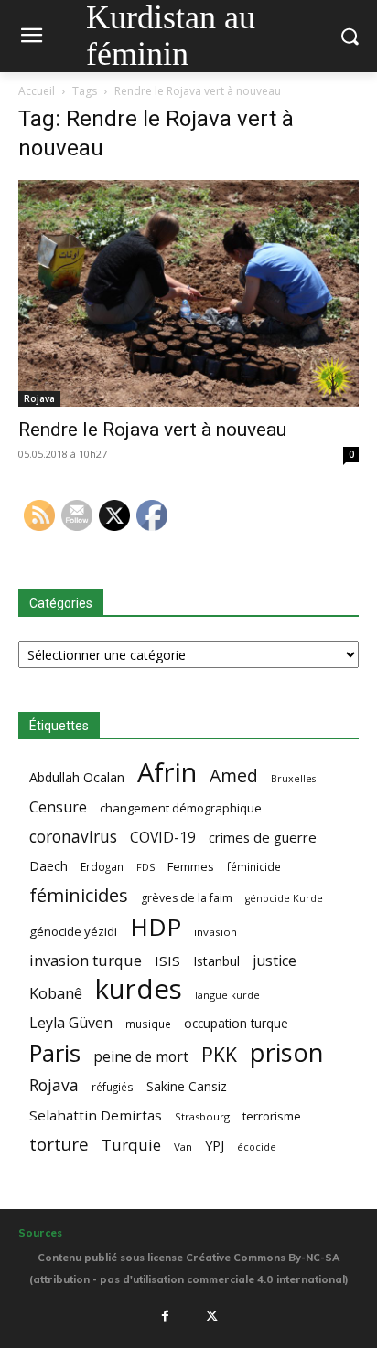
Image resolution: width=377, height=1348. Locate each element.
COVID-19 (163, 837)
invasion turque (85, 960)
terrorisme (271, 1116)
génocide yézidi (73, 931)
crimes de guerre (263, 837)
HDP (155, 927)
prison (286, 1052)
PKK (219, 1054)
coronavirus (73, 836)
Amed (234, 775)
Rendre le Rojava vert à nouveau (152, 429)
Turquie (131, 1144)
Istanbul (216, 961)
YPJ (214, 1145)
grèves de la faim (186, 898)
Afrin (167, 772)
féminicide (254, 866)
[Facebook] (164, 1316)
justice (274, 961)
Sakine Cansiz (186, 1086)
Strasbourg (202, 1116)
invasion (215, 932)
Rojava (39, 398)
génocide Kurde (284, 898)
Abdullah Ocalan (76, 777)
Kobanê (55, 993)
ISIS (167, 960)
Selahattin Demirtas (95, 1115)
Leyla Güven (71, 1023)
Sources (40, 1232)
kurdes (138, 989)
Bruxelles (293, 778)
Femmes (190, 866)
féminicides (78, 895)
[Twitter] (212, 1316)
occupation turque (236, 1023)
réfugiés (113, 1086)
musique (148, 1023)
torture (59, 1144)
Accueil (36, 91)
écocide (256, 1146)
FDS (145, 867)
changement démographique (181, 808)
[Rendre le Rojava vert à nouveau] (188, 293)
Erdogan (102, 866)
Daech (48, 866)
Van (183, 1146)
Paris (55, 1053)
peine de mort (140, 1057)
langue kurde (227, 995)
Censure (58, 807)
